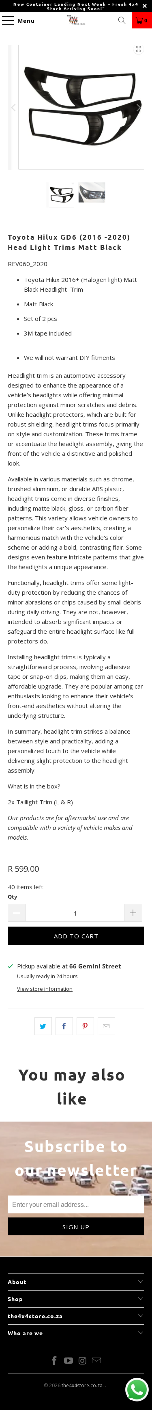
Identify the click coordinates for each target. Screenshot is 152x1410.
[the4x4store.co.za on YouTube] (68, 1361)
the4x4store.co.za (82, 1385)
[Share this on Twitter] (43, 1026)
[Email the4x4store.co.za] (97, 1361)
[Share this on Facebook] (64, 1026)
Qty (12, 896)
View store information (45, 988)
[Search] (122, 20)
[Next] (138, 107)
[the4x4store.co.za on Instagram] (83, 1361)
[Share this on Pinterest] (85, 1026)
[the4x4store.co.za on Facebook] (55, 1361)
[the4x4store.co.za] (76, 20)
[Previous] (13, 107)
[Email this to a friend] (106, 1026)
